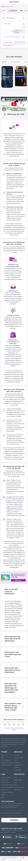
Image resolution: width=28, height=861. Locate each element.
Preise (16, 760)
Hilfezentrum (17, 789)
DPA (2, 797)
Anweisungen (18, 780)
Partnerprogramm (6, 760)
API (2, 757)
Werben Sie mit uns (6, 765)
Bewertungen (17, 770)
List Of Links (16, 61)
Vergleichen (17, 762)
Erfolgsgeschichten (19, 787)
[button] (3, 18)
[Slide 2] (12, 90)
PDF (6, 61)
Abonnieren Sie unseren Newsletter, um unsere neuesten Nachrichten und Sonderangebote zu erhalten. (12, 805)
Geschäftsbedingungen (7, 785)
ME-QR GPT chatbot (7, 762)
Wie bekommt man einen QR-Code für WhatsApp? (13, 639)
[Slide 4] (15, 90)
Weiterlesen (18, 580)
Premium (17, 32)
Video (15, 785)
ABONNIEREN (14, 820)
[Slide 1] (11, 90)
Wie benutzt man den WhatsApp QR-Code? (13, 654)
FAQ (15, 777)
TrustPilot (16, 767)
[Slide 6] (17, 90)
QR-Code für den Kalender (13, 364)
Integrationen (17, 765)
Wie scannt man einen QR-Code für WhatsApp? (13, 670)
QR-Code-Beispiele (17, 625)
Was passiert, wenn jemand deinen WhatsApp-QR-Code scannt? (13, 706)
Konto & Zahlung (6, 777)
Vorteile (3, 755)
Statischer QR (6, 31)
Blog (15, 782)
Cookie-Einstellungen (7, 792)
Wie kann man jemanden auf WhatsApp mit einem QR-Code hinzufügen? (11, 688)
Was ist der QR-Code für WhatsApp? (11, 591)
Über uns (16, 755)
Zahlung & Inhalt (18, 757)
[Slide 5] (16, 90)
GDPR (3, 794)
